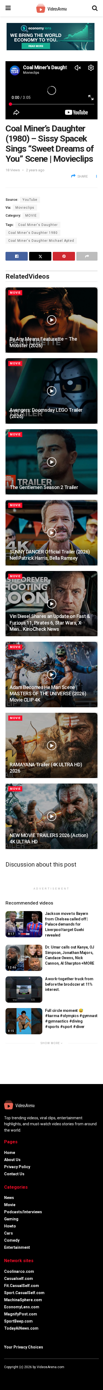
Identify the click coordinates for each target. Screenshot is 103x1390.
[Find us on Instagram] (20, 1375)
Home (9, 1152)
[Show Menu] (8, 8)
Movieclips (24, 208)
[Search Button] (95, 8)
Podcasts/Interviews (23, 1212)
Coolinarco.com (19, 1271)
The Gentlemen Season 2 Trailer (44, 487)
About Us (12, 1160)
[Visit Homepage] (51, 8)
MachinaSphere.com (23, 1300)
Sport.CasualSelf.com (24, 1293)
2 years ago (35, 170)
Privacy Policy (17, 1167)
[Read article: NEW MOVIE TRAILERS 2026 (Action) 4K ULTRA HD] (51, 816)
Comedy (12, 1240)
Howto (10, 1226)
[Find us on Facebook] (5, 1375)
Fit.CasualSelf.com (21, 1285)
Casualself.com (18, 1278)
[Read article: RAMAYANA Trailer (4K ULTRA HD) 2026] (51, 745)
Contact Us (14, 1174)
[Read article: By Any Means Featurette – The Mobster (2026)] (51, 320)
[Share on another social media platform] (87, 256)
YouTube (30, 200)
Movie (31, 215)
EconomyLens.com (21, 1307)
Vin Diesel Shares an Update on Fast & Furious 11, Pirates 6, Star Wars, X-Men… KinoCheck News (50, 622)
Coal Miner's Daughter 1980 (33, 233)
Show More (51, 1043)
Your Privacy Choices (23, 1347)
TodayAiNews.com (21, 1328)
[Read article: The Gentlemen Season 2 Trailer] (51, 462)
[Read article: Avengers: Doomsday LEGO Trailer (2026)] (51, 391)
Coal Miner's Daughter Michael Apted (41, 241)
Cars (8, 1233)
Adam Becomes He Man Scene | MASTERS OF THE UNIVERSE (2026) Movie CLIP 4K (48, 693)
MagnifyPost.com (20, 1314)
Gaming (11, 1219)
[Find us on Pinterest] (27, 1375)
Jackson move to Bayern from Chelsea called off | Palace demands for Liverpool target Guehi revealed (66, 924)
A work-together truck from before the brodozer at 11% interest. (69, 984)
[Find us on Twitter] (12, 1375)
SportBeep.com (18, 1321)
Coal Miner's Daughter (38, 225)
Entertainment (17, 1247)
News (9, 1197)
